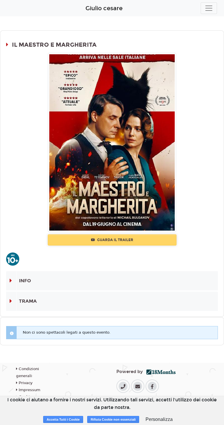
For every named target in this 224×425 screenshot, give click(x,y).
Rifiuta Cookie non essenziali (113, 419)
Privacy (25, 383)
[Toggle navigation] (209, 8)
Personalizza (159, 419)
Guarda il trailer (114, 240)
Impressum (29, 390)
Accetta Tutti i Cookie (63, 419)
